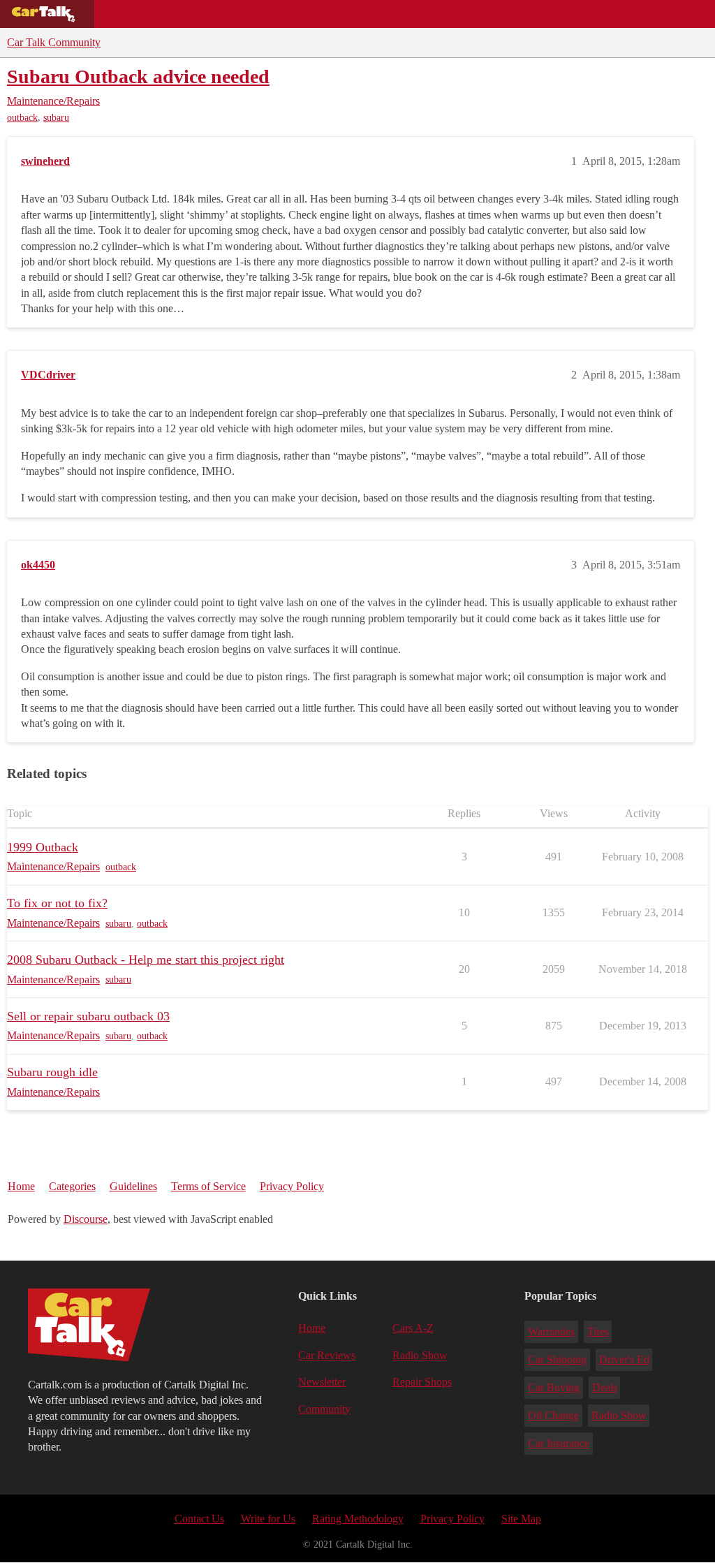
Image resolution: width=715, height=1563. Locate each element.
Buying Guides (143, 14)
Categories (72, 1186)
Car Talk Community (54, 42)
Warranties (551, 1331)
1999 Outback (42, 847)
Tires (598, 1331)
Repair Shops (381, 14)
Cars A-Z (543, 14)
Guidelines (133, 1186)
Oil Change (553, 1415)
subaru (56, 117)
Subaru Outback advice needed (138, 76)
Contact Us (199, 1519)
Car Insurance (558, 1443)
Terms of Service (208, 1186)
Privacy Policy (292, 1186)
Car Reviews (292, 14)
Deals (221, 14)
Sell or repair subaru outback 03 (88, 1016)
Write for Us (268, 1519)
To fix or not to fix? (57, 903)
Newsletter (322, 1382)
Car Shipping (557, 1359)
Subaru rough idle (52, 1072)
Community (468, 14)
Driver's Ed (624, 1359)
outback (22, 117)
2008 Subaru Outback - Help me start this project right (145, 960)
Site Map (521, 1519)
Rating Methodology (358, 1519)
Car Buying (554, 1387)
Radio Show (420, 1355)
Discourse (86, 1219)
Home (21, 1186)
